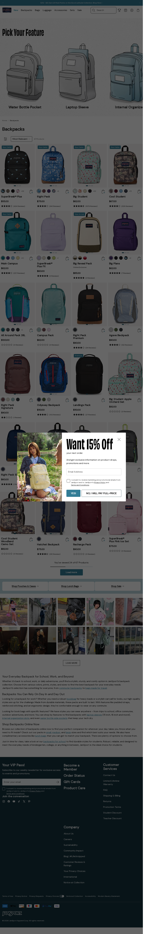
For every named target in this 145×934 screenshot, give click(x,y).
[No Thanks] (119, 439)
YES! (73, 493)
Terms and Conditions (80, 485)
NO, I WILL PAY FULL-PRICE (101, 493)
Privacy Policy (99, 482)
